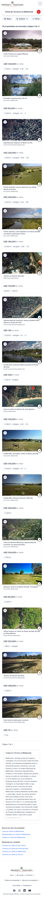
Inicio (12, 875)
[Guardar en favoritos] (5, 33)
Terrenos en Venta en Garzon (12, 854)
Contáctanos (27, 885)
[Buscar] (39, 12)
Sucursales (16, 885)
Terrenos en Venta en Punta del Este (15, 848)
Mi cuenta (20, 875)
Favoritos (29, 875)
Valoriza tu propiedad (29, 880)
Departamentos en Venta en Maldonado (16, 834)
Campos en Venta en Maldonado (13, 837)
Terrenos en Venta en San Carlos (14, 845)
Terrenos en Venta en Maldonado (14, 851)
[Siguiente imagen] (39, 51)
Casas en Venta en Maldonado (13, 831)
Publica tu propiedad (12, 880)
